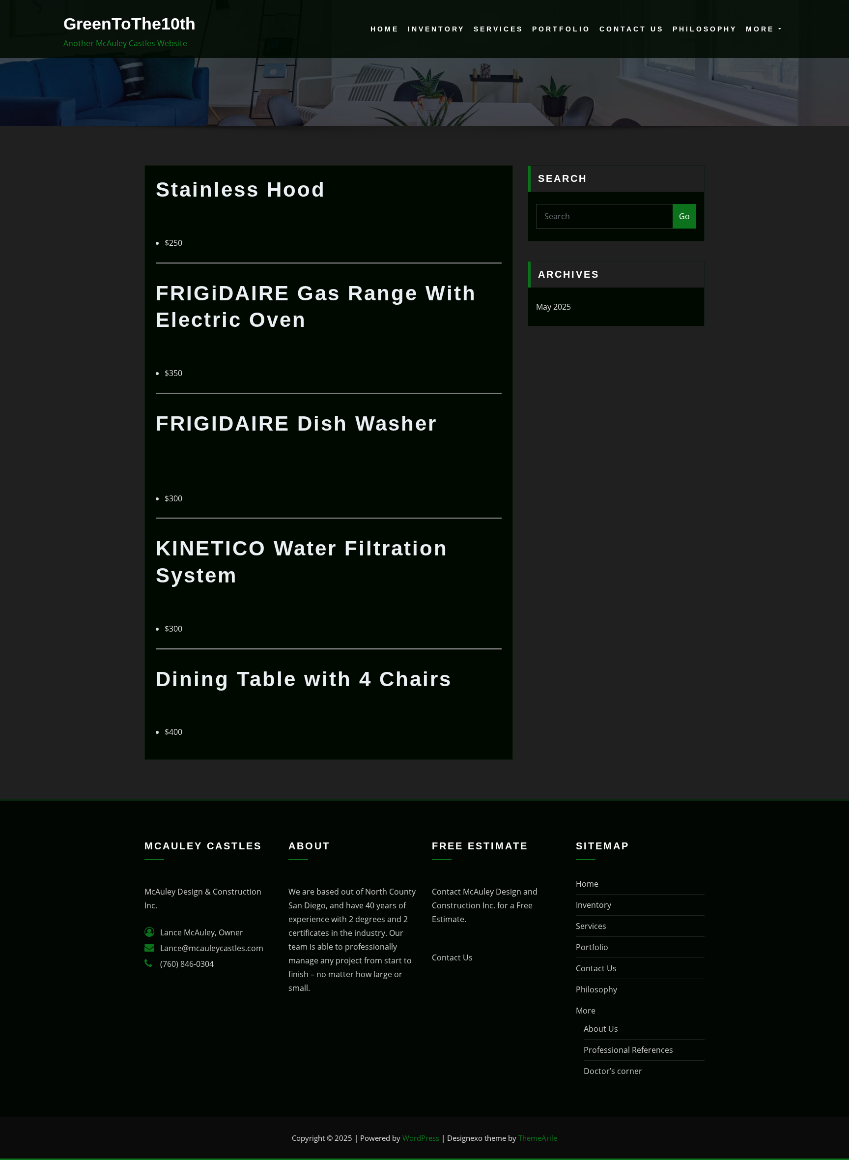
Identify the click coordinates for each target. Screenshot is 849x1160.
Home (384, 29)
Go (684, 216)
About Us (601, 1028)
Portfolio (561, 29)
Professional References (628, 1049)
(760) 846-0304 (187, 963)
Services (498, 29)
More (762, 29)
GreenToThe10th (129, 24)
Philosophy (705, 29)
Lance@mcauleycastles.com (211, 948)
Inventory (436, 29)
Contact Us (631, 29)
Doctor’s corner (613, 1071)
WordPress (420, 1138)
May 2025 (553, 306)
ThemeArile (537, 1138)
